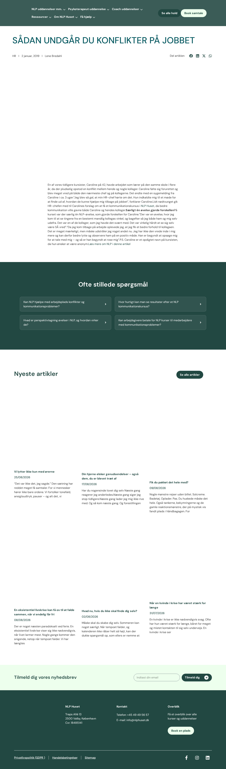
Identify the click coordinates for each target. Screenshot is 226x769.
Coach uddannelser (125, 9)
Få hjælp (86, 17)
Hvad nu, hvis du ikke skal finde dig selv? (109, 611)
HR (14, 56)
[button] (191, 56)
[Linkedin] (207, 757)
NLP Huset (147, 206)
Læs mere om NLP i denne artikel (109, 244)
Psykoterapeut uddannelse (87, 9)
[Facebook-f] (186, 757)
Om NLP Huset (64, 17)
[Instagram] (197, 757)
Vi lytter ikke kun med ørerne (34, 471)
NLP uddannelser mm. (47, 9)
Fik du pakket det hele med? (169, 482)
